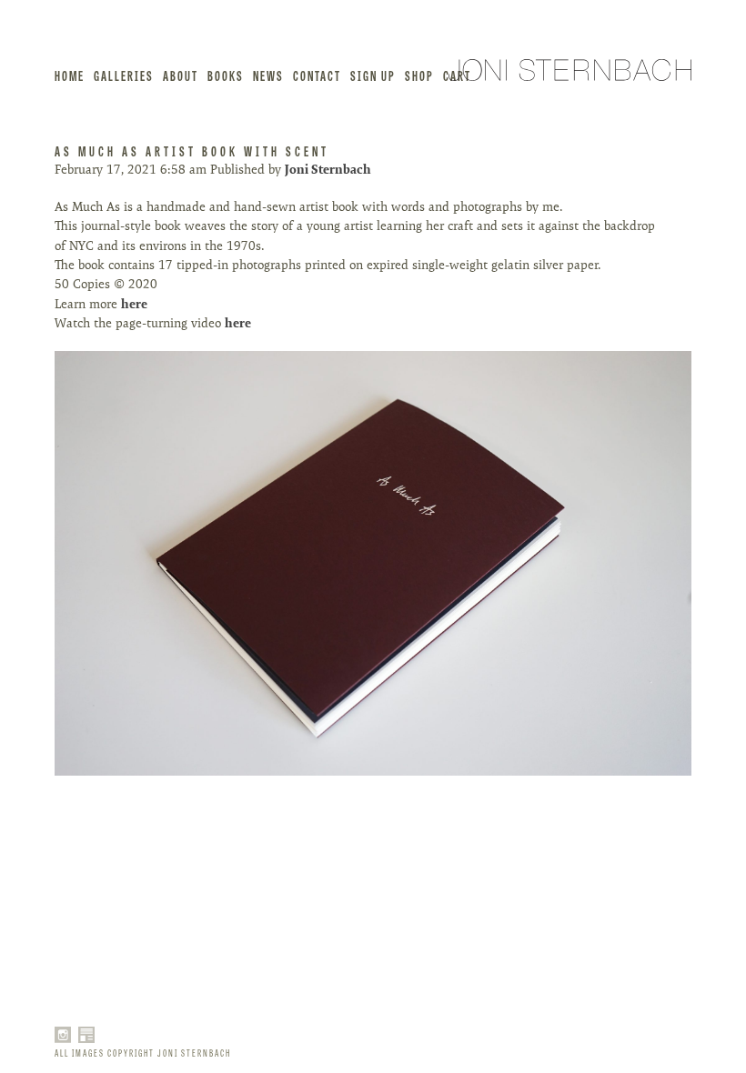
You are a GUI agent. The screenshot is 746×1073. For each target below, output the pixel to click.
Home (70, 75)
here (135, 304)
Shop (419, 75)
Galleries (124, 75)
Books (225, 75)
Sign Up (373, 75)
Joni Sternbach (328, 169)
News (268, 75)
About (180, 75)
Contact (317, 75)
